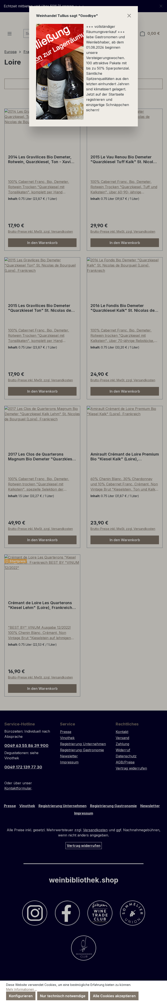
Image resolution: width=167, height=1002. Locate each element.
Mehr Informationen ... (21, 989)
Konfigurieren (21, 996)
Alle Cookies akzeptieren (114, 996)
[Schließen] (129, 15)
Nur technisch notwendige (62, 996)
